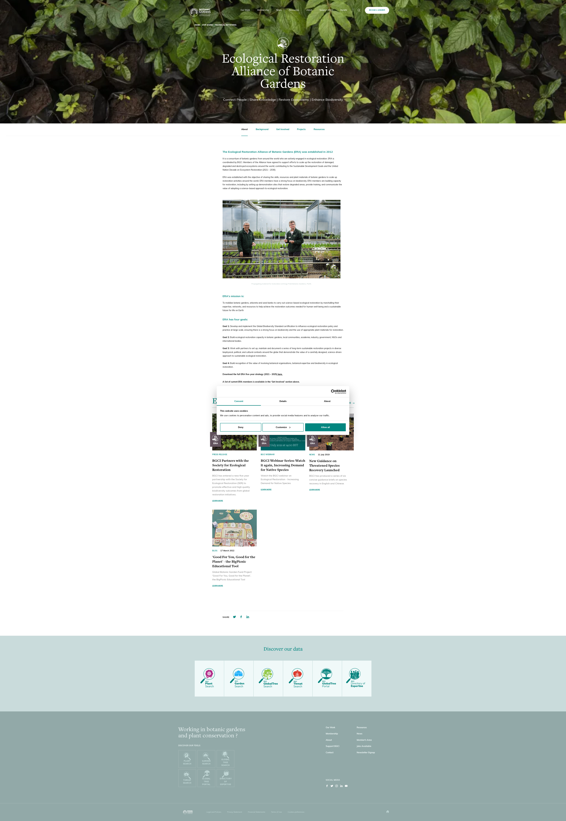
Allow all (325, 427)
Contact (329, 753)
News (359, 734)
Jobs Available (364, 746)
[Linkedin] (341, 786)
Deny (240, 427)
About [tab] (327, 401)
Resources (319, 129)
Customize (281, 427)
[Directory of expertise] (356, 678)
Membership (332, 734)
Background (262, 129)
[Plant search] (209, 678)
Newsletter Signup (366, 753)
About (244, 129)
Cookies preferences (296, 812)
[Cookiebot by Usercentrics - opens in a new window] (333, 391)
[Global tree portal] (327, 678)
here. (280, 374)
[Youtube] (346, 786)
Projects (301, 129)
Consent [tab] (238, 401)
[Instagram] (336, 786)
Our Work (207, 25)
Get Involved (282, 129)
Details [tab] (283, 401)
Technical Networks (225, 25)
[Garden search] (238, 678)
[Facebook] (327, 786)
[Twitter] (332, 786)
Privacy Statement (234, 812)
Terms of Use (276, 812)
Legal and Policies (213, 812)
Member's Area (364, 740)
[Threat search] (297, 678)
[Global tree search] (268, 678)
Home (197, 25)
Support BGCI (332, 746)
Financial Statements (256, 812)
